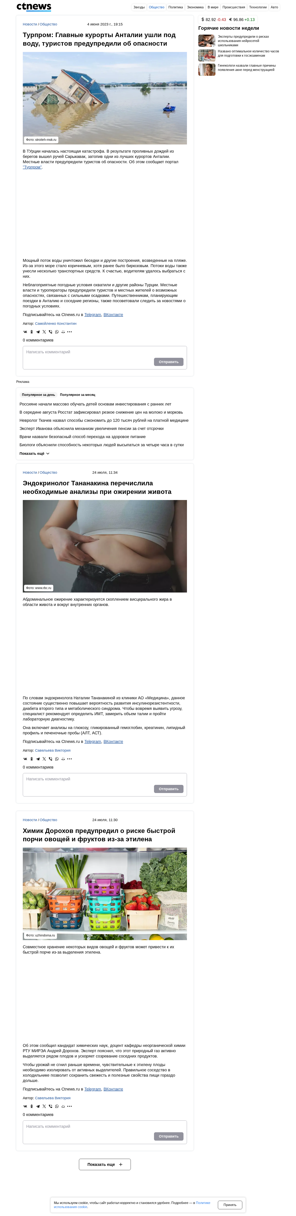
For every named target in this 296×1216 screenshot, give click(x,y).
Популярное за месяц (77, 395)
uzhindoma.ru (45, 935)
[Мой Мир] (63, 331)
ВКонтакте (113, 314)
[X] (44, 331)
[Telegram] (37, 331)
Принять (230, 1205)
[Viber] (50, 331)
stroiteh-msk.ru (45, 139)
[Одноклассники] (31, 331)
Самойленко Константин (55, 324)
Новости (30, 24)
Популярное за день (38, 395)
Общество (48, 24)
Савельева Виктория (53, 750)
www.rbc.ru (43, 588)
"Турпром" (32, 167)
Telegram (92, 314)
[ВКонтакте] (25, 331)
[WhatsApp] (56, 331)
